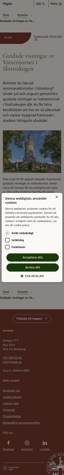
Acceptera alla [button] (33, 257)
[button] (32, 276)
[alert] (32, 237)
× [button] (56, 197)
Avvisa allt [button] (32, 267)
